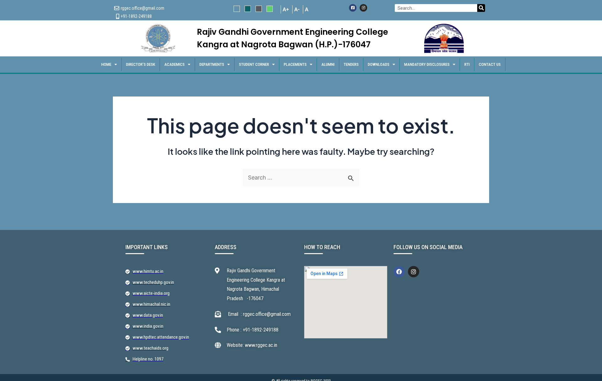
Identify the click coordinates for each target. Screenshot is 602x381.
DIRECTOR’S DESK (140, 64)
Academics (174, 64)
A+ (286, 9)
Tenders (351, 64)
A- (297, 9)
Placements (295, 64)
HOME (106, 64)
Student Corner (254, 64)
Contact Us (490, 64)
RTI (467, 64)
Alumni (328, 64)
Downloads (378, 64)
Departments (211, 64)
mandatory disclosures (427, 64)
